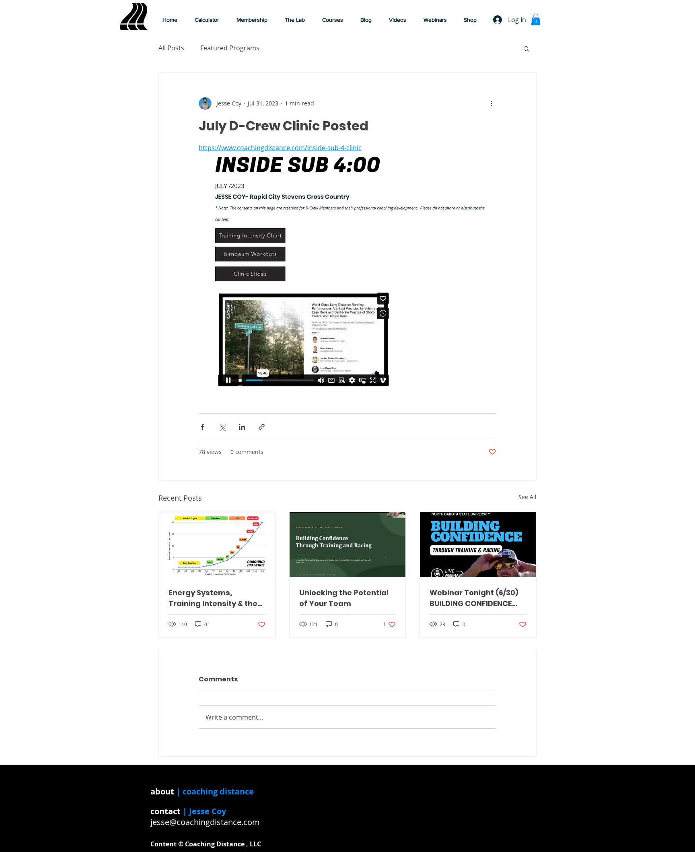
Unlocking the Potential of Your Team (344, 598)
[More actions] (491, 103)
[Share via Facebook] (202, 427)
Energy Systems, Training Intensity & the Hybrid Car (213, 598)
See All (527, 497)
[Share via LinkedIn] (242, 427)
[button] (400, 20)
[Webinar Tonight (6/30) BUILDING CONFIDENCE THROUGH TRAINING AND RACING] (478, 544)
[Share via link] (261, 427)
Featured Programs (229, 47)
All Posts (171, 47)
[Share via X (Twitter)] (222, 427)
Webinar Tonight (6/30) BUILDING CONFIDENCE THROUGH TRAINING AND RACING (475, 598)
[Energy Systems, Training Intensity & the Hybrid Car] (217, 544)
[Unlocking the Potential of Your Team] (348, 544)
